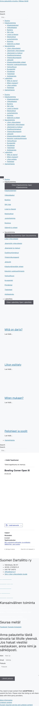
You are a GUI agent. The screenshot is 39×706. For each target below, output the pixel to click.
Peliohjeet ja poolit (16, 431)
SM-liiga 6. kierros (10, 549)
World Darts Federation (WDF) (11, 610)
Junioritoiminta (12, 39)
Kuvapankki (11, 69)
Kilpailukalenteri (13, 25)
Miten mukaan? (12, 83)
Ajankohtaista (10, 90)
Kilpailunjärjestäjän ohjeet (16, 62)
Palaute (3, 663)
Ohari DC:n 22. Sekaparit (27, 549)
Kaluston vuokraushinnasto (17, 64)
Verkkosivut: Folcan (7, 629)
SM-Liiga (10, 32)
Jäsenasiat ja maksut (14, 53)
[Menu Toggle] (2, 177)
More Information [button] (6, 700)
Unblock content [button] (6, 702)
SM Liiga (8, 204)
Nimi (2, 656)
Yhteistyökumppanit (14, 58)
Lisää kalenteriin (14, 525)
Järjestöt (10, 60)
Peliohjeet (10, 88)
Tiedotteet (11, 74)
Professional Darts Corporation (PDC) (13, 619)
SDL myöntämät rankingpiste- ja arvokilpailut (17, 542)
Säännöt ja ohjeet (13, 44)
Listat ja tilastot (12, 34)
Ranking (10, 30)
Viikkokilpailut (12, 27)
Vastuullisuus (12, 67)
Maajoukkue (11, 37)
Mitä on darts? (12, 81)
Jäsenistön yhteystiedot (15, 51)
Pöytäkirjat (11, 71)
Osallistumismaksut (14, 55)
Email (2, 660)
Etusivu (7, 21)
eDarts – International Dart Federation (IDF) (15, 612)
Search (2, 12)
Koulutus (10, 41)
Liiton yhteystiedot (13, 48)
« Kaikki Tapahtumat (12, 460)
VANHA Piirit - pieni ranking (12, 544)
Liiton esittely (12, 85)
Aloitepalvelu (11, 76)
